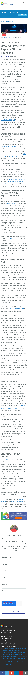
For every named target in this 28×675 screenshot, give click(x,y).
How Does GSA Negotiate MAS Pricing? (13, 662)
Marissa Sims (6, 37)
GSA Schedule (5, 56)
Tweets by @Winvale (6, 664)
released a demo (9, 459)
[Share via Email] (25, 673)
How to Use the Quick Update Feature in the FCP (15, 656)
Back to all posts (7, 21)
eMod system (11, 203)
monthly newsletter (17, 501)
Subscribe (23, 14)
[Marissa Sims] (4, 34)
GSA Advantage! (14, 156)
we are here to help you (11, 509)
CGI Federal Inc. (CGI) (11, 238)
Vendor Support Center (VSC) (17, 179)
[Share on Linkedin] (16, 673)
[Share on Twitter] (7, 673)
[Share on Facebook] (2, 673)
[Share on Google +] (11, 673)
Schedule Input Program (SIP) (10, 146)
